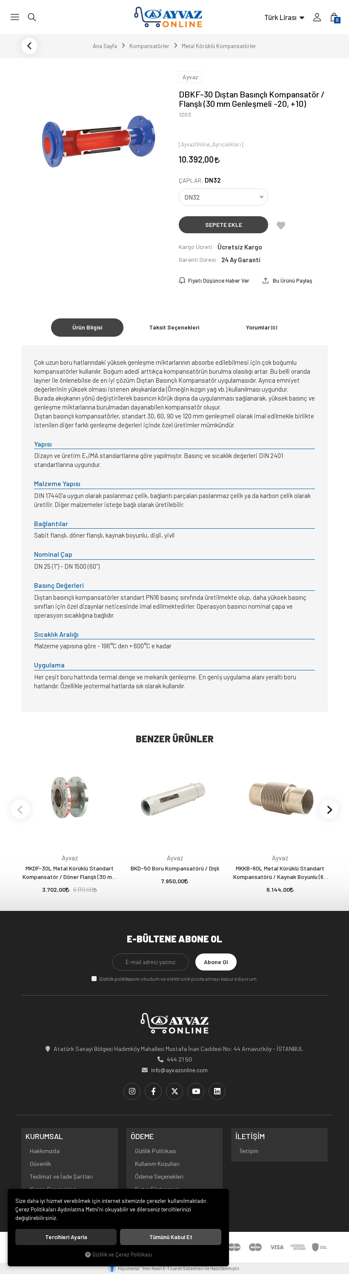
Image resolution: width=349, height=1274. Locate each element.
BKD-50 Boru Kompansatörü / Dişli (175, 868)
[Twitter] (174, 1091)
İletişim (249, 1150)
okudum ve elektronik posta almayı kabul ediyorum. (178, 979)
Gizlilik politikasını (119, 979)
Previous (20, 809)
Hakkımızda (45, 1150)
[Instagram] (131, 1091)
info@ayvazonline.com (179, 1070)
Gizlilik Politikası (155, 1150)
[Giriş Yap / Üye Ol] (317, 17)
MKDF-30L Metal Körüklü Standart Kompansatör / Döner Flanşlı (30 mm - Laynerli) (70, 873)
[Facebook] (153, 1091)
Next (328, 809)
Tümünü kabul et (170, 1237)
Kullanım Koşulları (157, 1163)
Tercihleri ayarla (66, 1237)
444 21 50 (179, 1059)
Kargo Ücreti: (196, 246)
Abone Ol (216, 961)
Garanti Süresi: (198, 259)
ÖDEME (142, 1136)
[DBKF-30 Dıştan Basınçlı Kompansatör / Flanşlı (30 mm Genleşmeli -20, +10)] (95, 141)
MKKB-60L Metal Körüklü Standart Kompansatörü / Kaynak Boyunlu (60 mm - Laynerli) (280, 873)
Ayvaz (70, 858)
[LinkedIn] (217, 1091)
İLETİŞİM (250, 1136)
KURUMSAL (44, 1136)
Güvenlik (40, 1163)
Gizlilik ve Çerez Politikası (122, 1254)
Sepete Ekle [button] (223, 224)
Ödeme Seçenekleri (159, 1176)
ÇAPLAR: (199, 180)
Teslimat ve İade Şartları (61, 1176)
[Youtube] (195, 1091)
